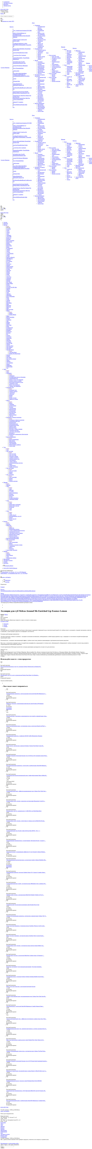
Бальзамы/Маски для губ (69, 81)
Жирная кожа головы (81, 65)
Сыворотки (40, 51)
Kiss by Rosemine (17, 68)
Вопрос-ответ (4, 1135)
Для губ (39, 73)
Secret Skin (24, 91)
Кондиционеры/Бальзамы (79, 73)
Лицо (33, 22)
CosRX (17, 41)
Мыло (53, 69)
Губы (65, 75)
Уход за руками (52, 73)
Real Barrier (15, 87)
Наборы (88, 63)
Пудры (68, 58)
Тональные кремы (69, 63)
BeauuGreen (18, 34)
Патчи (39, 55)
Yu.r (14, 107)
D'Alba (18, 43)
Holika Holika (9, 283)
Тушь (68, 72)
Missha (17, 76)
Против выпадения (81, 71)
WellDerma (18, 104)
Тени (68, 74)
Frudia (26, 52)
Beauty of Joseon (10, 240)
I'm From (15, 61)
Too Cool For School (11, 358)
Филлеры (80, 83)
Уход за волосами (80, 75)
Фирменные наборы (11, 557)
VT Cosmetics (20, 102)
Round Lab (25, 87)
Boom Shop (23, 35)
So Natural (21, 93)
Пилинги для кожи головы (81, 78)
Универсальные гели (14, 459)
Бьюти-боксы (9, 555)
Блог (2, 1133)
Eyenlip (17, 50)
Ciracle (18, 39)
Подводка (69, 71)
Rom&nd (20, 87)
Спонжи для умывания (41, 47)
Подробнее (9, 707)
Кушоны (69, 56)
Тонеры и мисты (42, 50)
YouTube (7, 582)
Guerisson (23, 55)
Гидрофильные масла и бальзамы (41, 28)
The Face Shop (19, 95)
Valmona (15, 102)
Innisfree (17, 63)
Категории (3, 1122)
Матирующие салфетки (41, 109)
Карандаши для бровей (69, 67)
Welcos (14, 104)
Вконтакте (7, 580)
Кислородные (41, 69)
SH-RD (8, 339)
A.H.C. (14, 30)
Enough (19, 48)
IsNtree (20, 63)
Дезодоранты (55, 64)
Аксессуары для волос (11, 550)
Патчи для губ (12, 518)
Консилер (69, 57)
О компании (4, 1137)
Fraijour (23, 52)
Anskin (17, 30)
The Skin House (10, 349)
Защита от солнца (40, 58)
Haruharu (15, 57)
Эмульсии (40, 52)
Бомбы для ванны (56, 72)
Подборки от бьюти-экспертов (13, 417)
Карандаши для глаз (69, 69)
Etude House (9, 267)
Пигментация (41, 80)
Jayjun (14, 65)
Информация (4, 1131)
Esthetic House (24, 48)
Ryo (13, 89)
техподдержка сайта (14, 1143)
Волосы (75, 48)
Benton (14, 35)
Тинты (68, 87)
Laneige (17, 70)
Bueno (27, 35)
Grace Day (18, 55)
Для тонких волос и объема (81, 62)
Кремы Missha (12, 314)
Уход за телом (52, 55)
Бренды (11, 26)
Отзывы (5, 561)
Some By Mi (26, 93)
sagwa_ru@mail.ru (6, 577)
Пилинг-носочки (56, 81)
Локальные (40, 70)
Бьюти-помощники (39, 103)
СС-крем (69, 52)
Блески (68, 83)
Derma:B (22, 44)
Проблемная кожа (13, 423)
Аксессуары (41, 111)
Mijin (20, 74)
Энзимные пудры (40, 41)
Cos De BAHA (9, 253)
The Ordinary (26, 95)
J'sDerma (20, 65)
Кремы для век (41, 56)
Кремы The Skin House (14, 353)
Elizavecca (15, 48)
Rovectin (30, 87)
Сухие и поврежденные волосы (82, 56)
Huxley (17, 59)
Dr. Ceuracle (27, 44)
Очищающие (41, 68)
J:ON (17, 65)
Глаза (65, 65)
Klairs (22, 68)
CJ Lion (21, 39)
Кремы (39, 54)
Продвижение (4, 1143)
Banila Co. (15, 33)
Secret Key (18, 91)
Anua (20, 30)
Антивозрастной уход (14, 421)
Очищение (37, 25)
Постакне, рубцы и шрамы (41, 89)
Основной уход (38, 48)
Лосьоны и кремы (56, 57)
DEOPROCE (17, 44)
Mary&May (18, 73)
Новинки (7, 67)
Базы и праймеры (69, 54)
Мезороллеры (41, 106)
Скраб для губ (12, 515)
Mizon (20, 76)
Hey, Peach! (23, 57)
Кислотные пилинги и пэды (42, 39)
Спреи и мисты (55, 65)
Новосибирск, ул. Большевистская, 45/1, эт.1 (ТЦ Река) (14, 573)
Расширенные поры (14, 425)
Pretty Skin (8, 325)
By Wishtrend (9, 248)
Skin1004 (16, 93)
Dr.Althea (15, 43)
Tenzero (14, 95)
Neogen (14, 78)
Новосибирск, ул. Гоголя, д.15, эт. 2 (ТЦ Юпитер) (14, 572)
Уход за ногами (52, 77)
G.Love (14, 55)
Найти (2, 1147)
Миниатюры (4, 1130)
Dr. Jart (8, 262)
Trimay (21, 99)
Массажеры (40, 104)
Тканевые (40, 61)
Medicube (17, 74)
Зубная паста (55, 70)
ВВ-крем (69, 50)
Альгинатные (41, 65)
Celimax (14, 39)
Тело (47, 52)
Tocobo (21, 98)
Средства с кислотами (40, 95)
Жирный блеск (41, 87)
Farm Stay (15, 52)
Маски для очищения (40, 44)
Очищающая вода (13, 378)
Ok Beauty (15, 81)
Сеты (90, 68)
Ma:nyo (14, 73)
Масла (80, 82)
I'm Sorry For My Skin (11, 287)
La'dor (14, 70)
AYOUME (29, 30)
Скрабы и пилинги (54, 60)
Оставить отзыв (4, 621)
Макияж (63, 47)
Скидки (3, 67)
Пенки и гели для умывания (41, 34)
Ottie (19, 81)
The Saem (8, 348)
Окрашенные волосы (81, 59)
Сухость (40, 102)
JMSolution (25, 65)
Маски (36, 60)
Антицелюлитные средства (16, 463)
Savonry (14, 91)
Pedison (14, 83)
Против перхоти (80, 68)
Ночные (40, 64)
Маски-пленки (41, 72)
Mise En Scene (9, 309)
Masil (22, 73)
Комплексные (41, 67)
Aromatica (24, 30)
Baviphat (19, 33)
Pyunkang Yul (20, 85)
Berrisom (18, 35)
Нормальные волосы (81, 52)
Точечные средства (40, 92)
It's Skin (24, 63)
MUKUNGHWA (25, 76)
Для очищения (41, 107)
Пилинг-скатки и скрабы (41, 36)
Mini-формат (6, 559)
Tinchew (17, 98)
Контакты (5, 563)
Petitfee (18, 83)
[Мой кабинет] (1, 218)
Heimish (19, 57)
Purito (16, 85)
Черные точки (41, 86)
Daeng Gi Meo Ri (10, 257)
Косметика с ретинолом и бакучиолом (41, 99)
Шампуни (78, 50)
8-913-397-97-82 (4, 9)
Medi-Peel (8, 305)
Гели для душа (55, 56)
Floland (19, 52)
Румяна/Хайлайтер (69, 60)
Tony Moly (25, 98)
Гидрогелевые (41, 63)
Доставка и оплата (8, 560)
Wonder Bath (24, 104)
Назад (7, 226)
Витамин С (40, 96)
